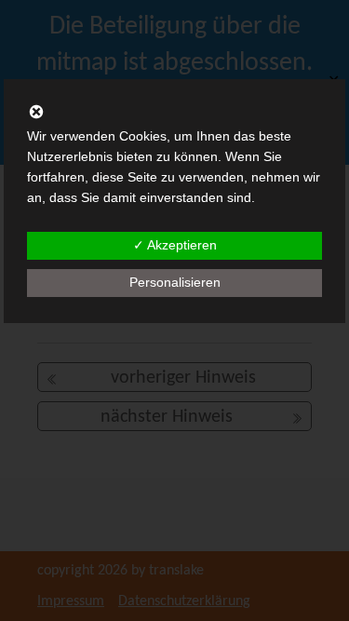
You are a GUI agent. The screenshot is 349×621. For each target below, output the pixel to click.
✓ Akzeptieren (175, 244)
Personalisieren (175, 282)
